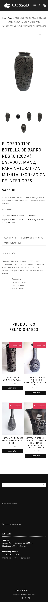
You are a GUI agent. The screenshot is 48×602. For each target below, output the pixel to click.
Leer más (12, 388)
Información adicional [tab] (31, 238)
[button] (40, 34)
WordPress (31, 594)
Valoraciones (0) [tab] (12, 243)
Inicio (4, 18)
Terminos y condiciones (11, 524)
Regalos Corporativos (27, 215)
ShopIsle (16, 594)
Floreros (11, 18)
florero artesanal (8, 222)
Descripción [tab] (10, 238)
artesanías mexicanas (18, 219)
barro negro (33, 219)
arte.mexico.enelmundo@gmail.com (16, 558)
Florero (42, 219)
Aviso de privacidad (9, 503)
